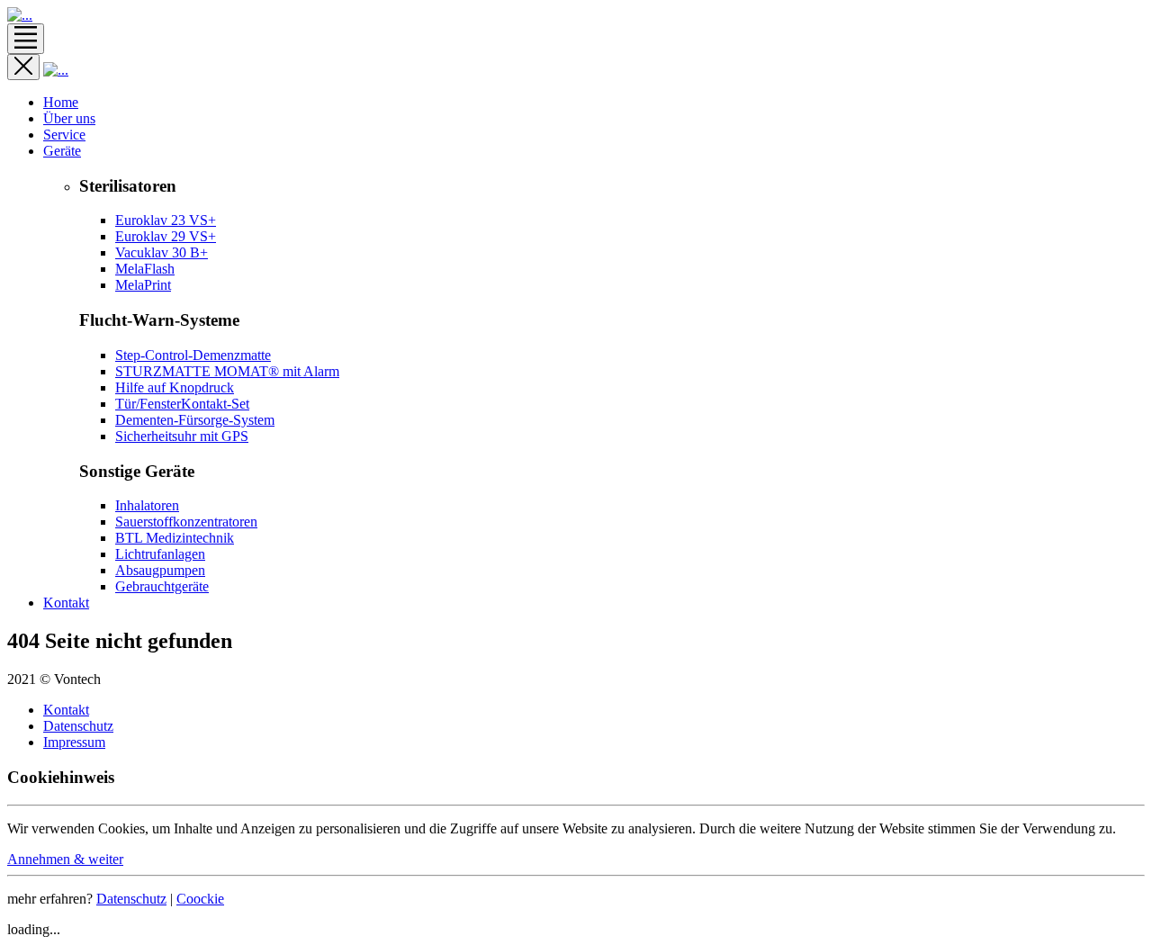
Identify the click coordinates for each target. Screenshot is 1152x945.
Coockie (200, 898)
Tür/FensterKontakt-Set (182, 403)
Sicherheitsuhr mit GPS (181, 436)
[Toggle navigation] (25, 38)
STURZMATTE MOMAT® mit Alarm (227, 371)
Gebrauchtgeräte (162, 586)
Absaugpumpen (160, 570)
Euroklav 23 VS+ (165, 220)
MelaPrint (143, 284)
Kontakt (66, 602)
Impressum (74, 742)
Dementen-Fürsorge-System (194, 420)
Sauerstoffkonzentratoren (186, 521)
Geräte (62, 150)
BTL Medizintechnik (174, 537)
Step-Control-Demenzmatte (193, 355)
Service (64, 134)
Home (60, 102)
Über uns (69, 118)
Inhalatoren (147, 505)
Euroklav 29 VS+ (165, 236)
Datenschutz (78, 726)
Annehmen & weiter (65, 859)
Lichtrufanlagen (160, 554)
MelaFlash (145, 268)
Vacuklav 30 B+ (161, 252)
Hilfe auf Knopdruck (174, 387)
